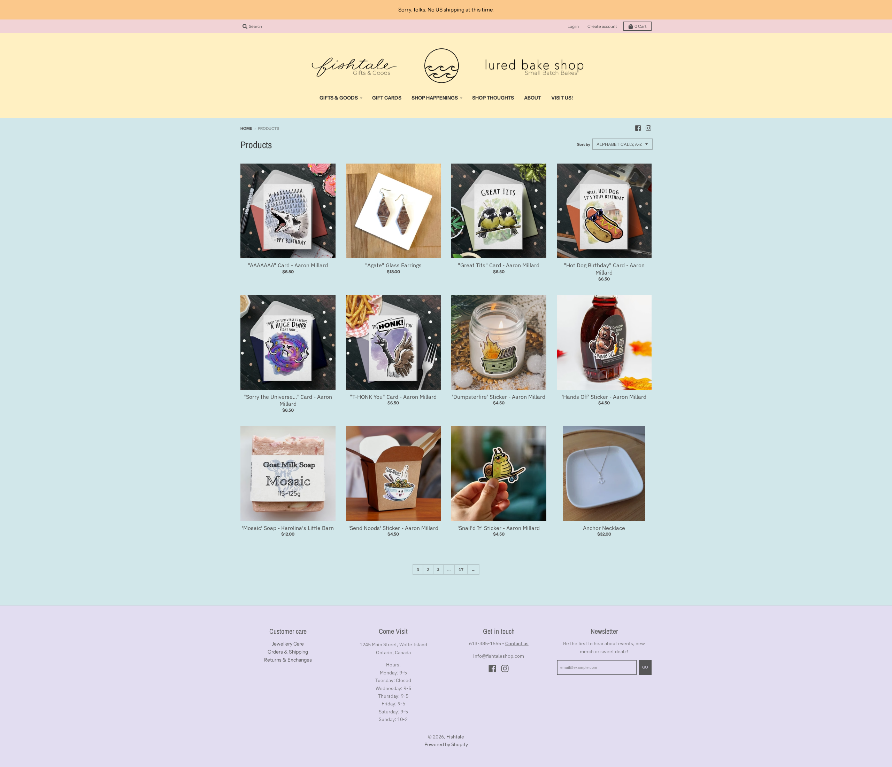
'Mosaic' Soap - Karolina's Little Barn (288, 527)
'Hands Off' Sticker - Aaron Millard (604, 396)
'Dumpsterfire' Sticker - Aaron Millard (498, 396)
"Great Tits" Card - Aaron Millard (498, 265)
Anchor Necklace (604, 527)
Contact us (517, 643)
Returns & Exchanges (288, 660)
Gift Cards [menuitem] (386, 98)
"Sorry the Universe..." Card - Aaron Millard (288, 400)
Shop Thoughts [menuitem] (493, 98)
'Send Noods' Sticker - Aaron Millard (393, 527)
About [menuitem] (532, 98)
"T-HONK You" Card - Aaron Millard (393, 396)
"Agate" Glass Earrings (393, 265)
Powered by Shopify (446, 744)
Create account (602, 26)
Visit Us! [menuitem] (562, 98)
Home (246, 128)
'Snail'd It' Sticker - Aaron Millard (498, 527)
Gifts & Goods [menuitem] (339, 98)
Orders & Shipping (288, 652)
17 (461, 569)
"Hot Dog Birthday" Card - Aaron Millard (604, 269)
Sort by (583, 144)
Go (645, 667)
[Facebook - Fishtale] (638, 128)
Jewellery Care (288, 644)
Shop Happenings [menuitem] (435, 98)
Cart (641, 26)
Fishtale (455, 737)
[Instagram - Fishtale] (648, 128)
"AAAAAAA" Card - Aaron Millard (288, 265)
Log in (573, 26)
